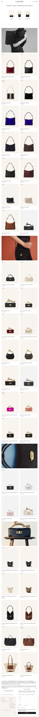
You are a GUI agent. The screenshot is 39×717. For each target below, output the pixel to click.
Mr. (24, 694)
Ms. (20, 694)
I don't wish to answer (31, 694)
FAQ (10, 701)
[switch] (19, 694)
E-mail (20, 707)
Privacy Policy (24, 710)
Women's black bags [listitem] (8, 690)
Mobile (24, 707)
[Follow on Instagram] (6, 710)
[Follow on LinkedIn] (9, 710)
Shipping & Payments (12, 704)
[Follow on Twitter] (4, 710)
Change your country (4, 701)
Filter (3, 24)
